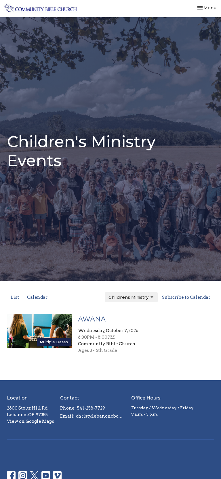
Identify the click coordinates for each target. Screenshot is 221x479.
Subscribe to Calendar (186, 297)
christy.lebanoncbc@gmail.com (100, 416)
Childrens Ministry (128, 297)
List (15, 297)
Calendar (37, 297)
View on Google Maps (30, 421)
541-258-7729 (91, 408)
